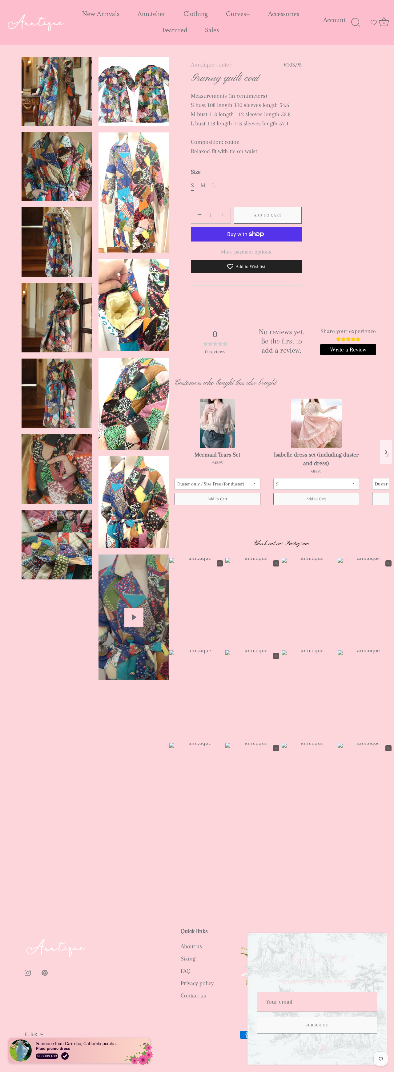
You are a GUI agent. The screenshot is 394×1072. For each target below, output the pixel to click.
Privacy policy (197, 983)
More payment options (246, 252)
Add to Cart (268, 215)
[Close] (378, 941)
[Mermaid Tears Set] (217, 423)
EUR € (31, 1034)
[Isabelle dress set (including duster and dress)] (316, 423)
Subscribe (317, 1025)
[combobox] (217, 484)
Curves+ (238, 14)
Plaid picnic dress (53, 1048)
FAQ (186, 971)
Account (334, 20)
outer (225, 64)
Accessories (283, 14)
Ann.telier (151, 14)
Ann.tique (202, 64)
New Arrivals (100, 14)
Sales (212, 30)
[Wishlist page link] (374, 22)
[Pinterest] (324, 1047)
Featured (175, 30)
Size (196, 172)
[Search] (355, 22)
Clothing (195, 14)
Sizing (188, 958)
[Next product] (386, 452)
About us (191, 946)
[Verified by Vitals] (65, 1056)
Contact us (193, 995)
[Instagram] (310, 1047)
